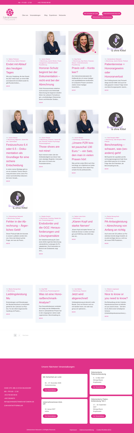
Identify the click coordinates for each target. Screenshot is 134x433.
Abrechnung (11, 61)
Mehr (8, 86)
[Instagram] (103, 2)
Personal (44, 141)
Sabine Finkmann (14, 59)
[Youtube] (106, 2)
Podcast (125, 61)
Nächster (26, 335)
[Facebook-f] (100, 2)
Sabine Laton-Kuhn (80, 216)
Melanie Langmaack (113, 289)
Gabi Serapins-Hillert (113, 137)
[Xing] (112, 2)
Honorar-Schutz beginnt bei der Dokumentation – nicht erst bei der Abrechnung (49, 76)
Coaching (51, 218)
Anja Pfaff (44, 289)
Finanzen (91, 61)
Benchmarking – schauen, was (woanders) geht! (116, 148)
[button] (36, 15)
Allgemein (18, 139)
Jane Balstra (78, 289)
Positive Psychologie (54, 141)
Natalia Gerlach (46, 216)
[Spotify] (115, 2)
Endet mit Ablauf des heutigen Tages (16, 68)
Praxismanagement (44, 143)
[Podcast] (118, 2)
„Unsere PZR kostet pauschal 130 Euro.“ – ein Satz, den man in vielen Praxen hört (83, 151)
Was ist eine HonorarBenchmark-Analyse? (50, 298)
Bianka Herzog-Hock (113, 216)
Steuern (74, 63)
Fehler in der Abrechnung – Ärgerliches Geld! (17, 225)
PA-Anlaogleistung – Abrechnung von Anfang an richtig (116, 225)
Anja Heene (77, 59)
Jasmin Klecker (46, 59)
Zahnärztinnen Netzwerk (114, 59)
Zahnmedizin (13, 141)
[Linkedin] (109, 2)
